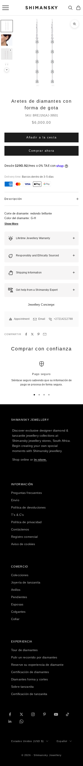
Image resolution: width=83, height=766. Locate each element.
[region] (41, 374)
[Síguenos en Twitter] (21, 714)
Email (41, 318)
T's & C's (17, 515)
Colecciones (20, 575)
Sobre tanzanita (22, 686)
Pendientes (19, 597)
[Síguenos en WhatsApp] (21, 721)
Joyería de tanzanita (25, 582)
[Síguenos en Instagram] (33, 714)
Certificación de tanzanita (29, 694)
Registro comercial (24, 536)
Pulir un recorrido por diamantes (34, 657)
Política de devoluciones (28, 507)
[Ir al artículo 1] (7, 26)
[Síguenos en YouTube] (56, 714)
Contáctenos (20, 529)
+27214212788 (63, 318)
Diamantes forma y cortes (29, 679)
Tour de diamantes (24, 650)
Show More (11, 223)
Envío (15, 500)
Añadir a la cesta (41, 137)
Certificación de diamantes (30, 672)
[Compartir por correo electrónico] (44, 334)
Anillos (15, 589)
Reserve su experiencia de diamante (37, 664)
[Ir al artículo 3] (7, 54)
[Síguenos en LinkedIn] (10, 721)
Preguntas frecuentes (26, 493)
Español (62, 741)
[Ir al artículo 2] (7, 40)
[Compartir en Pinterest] (38, 334)
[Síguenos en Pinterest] (44, 714)
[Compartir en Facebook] (26, 334)
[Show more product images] (6, 70)
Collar (15, 619)
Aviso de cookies (23, 544)
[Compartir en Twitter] (32, 334)
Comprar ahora (41, 150)
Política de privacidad (26, 522)
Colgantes (18, 611)
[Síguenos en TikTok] (67, 714)
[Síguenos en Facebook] (10, 714)
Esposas (17, 604)
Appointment (22, 318)
